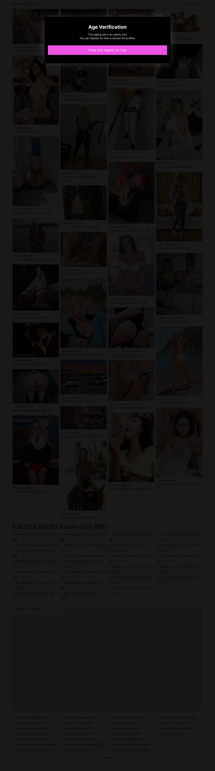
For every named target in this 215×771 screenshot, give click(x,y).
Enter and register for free (107, 50)
